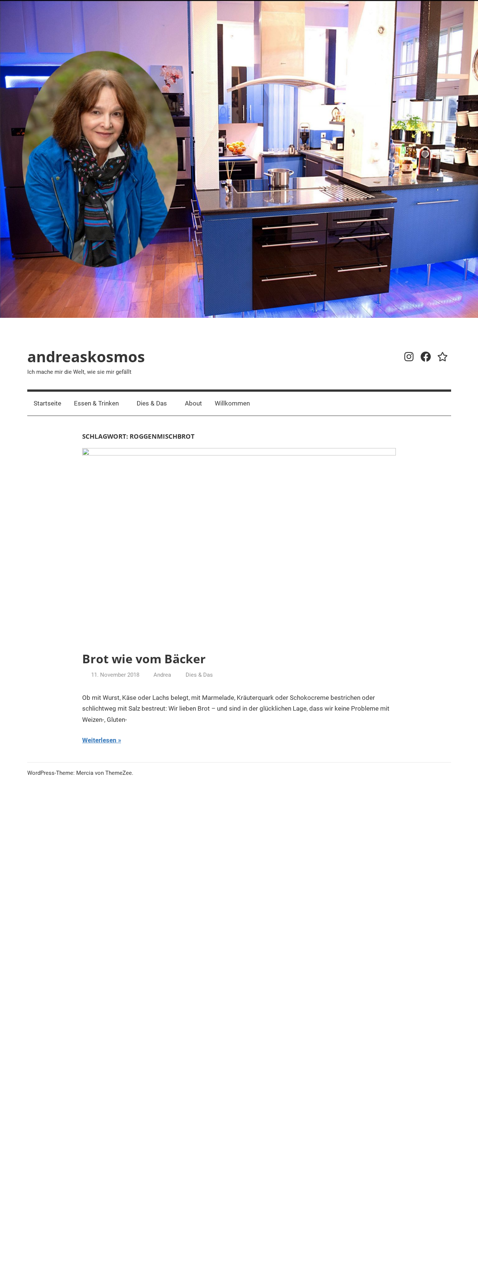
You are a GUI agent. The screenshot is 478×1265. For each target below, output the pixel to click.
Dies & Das (152, 403)
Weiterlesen (99, 740)
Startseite (47, 403)
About (193, 403)
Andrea (162, 674)
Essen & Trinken (96, 403)
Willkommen (232, 403)
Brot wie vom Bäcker (144, 659)
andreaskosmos (86, 356)
